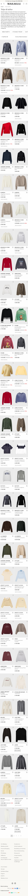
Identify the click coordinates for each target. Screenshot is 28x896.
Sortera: (17, 36)
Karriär (2, 851)
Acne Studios (4, 866)
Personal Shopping (5, 848)
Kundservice (17, 844)
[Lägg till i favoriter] (13, 41)
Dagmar (3, 873)
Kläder (2, 6)
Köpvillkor (16, 857)
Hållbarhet (3, 855)
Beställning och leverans (19, 848)
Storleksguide (4, 857)
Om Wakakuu (4, 844)
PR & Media (3, 853)
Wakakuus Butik (4, 846)
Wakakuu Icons (4, 878)
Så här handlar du (18, 846)
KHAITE (2, 876)
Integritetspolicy (18, 855)
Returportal (17, 853)
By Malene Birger (5, 871)
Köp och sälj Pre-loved (6, 859)
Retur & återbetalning (19, 851)
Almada (2, 869)
